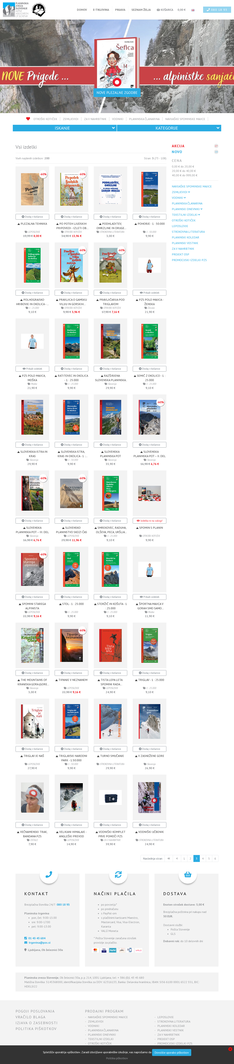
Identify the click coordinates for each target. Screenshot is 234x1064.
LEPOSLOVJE (180, 226)
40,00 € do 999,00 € (184, 175)
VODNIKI (117, 119)
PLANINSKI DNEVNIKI (186, 209)
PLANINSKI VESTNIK (185, 243)
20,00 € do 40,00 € (184, 171)
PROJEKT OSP (180, 254)
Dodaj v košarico (33, 216)
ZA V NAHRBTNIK (95, 119)
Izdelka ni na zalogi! (151, 520)
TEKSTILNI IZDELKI (185, 214)
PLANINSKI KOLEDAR (185, 237)
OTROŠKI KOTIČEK (45, 119)
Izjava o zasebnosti (37, 1023)
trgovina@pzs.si (38, 942)
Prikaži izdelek (151, 292)
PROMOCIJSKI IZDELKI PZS (189, 260)
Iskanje (62, 128)
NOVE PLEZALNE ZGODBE (117, 92)
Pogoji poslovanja (35, 1011)
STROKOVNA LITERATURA (188, 231)
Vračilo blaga (31, 1017)
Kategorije (167, 128)
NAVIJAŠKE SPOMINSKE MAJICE (185, 119)
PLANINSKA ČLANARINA (144, 119)
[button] (17, 66)
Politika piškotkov (36, 1028)
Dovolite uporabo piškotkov (171, 1052)
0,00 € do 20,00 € (183, 166)
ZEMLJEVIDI (70, 119)
